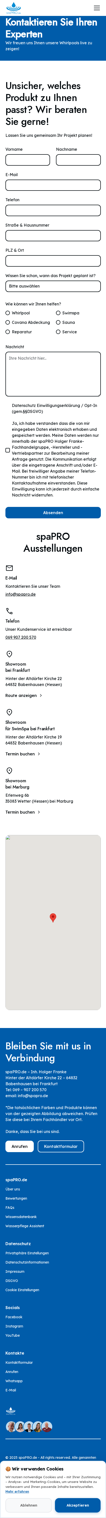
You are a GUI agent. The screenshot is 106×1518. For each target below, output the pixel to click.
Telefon (12, 199)
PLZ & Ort (14, 250)
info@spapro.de (20, 594)
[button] (96, 8)
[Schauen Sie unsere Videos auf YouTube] (26, 1448)
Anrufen (20, 1146)
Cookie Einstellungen (22, 1290)
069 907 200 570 (20, 637)
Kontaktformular (61, 1146)
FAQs (9, 1207)
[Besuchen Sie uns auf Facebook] (8, 1448)
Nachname (66, 149)
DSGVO (11, 1280)
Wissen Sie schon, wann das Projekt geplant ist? (50, 275)
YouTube (12, 1335)
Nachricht (14, 346)
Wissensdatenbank (21, 1217)
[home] (13, 8)
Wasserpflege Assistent (24, 1226)
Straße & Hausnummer (27, 225)
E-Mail (11, 174)
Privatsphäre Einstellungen (27, 1253)
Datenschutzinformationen (27, 1262)
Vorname (14, 149)
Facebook (13, 1317)
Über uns (12, 1189)
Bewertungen (16, 1198)
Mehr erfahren (17, 1491)
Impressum (14, 1271)
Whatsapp (14, 1381)
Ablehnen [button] (28, 1505)
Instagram (14, 1326)
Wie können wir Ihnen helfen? (33, 303)
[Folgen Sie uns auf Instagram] (17, 1448)
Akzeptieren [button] (78, 1505)
